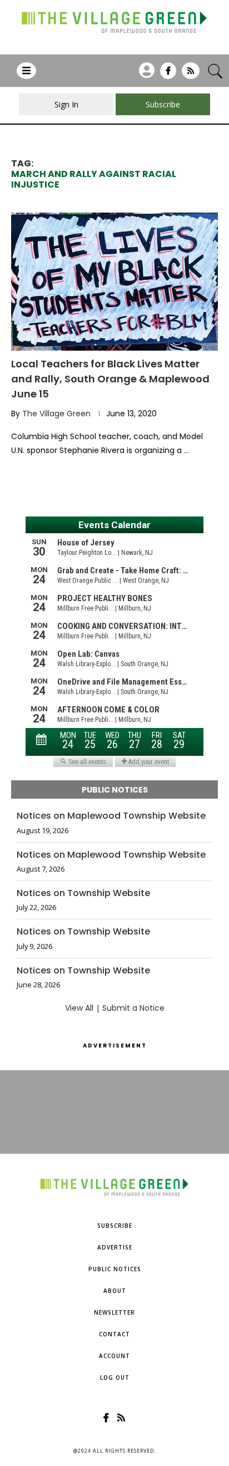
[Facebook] (168, 75)
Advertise (114, 1247)
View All (79, 1008)
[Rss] (191, 75)
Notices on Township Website (83, 893)
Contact (114, 1334)
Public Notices (114, 1269)
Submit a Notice (133, 1008)
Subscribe (114, 1225)
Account (114, 1356)
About (114, 1291)
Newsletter (114, 1312)
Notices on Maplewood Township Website (111, 816)
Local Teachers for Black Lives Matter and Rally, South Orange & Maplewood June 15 (110, 379)
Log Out (115, 1377)
